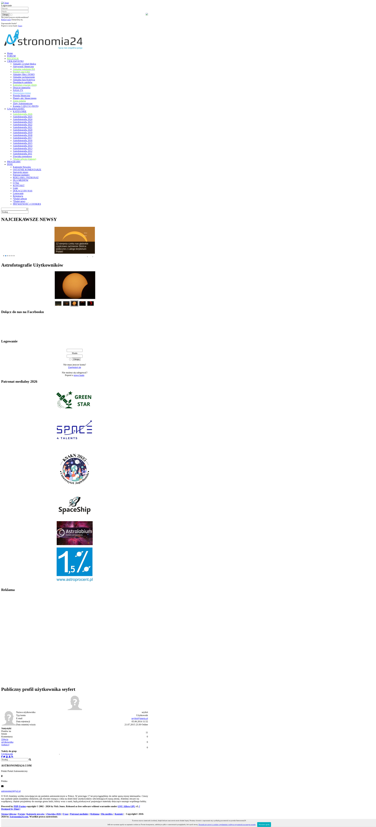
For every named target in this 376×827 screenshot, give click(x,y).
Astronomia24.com (18, 816)
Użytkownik (7, 754)
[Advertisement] (23, 639)
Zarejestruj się (74, 367)
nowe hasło (79, 375)
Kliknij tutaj (6, 20)
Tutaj (20, 26)
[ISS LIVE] (12, 756)
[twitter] (4, 756)
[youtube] (7, 756)
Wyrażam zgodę (264, 824)
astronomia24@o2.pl (11, 791)
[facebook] (1, 756)
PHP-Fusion (20, 806)
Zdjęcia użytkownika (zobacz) (7, 742)
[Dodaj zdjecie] (10, 756)
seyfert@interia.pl (139, 718)
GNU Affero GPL (126, 806)
